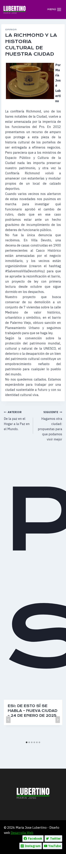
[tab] (26, 742)
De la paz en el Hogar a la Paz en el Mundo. (17, 420)
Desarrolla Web (22, 832)
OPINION (10, 29)
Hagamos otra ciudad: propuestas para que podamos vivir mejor (50, 425)
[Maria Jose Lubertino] (14, 9)
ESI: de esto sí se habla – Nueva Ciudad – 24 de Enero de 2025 (32, 711)
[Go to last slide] (8, 719)
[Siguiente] (57, 719)
